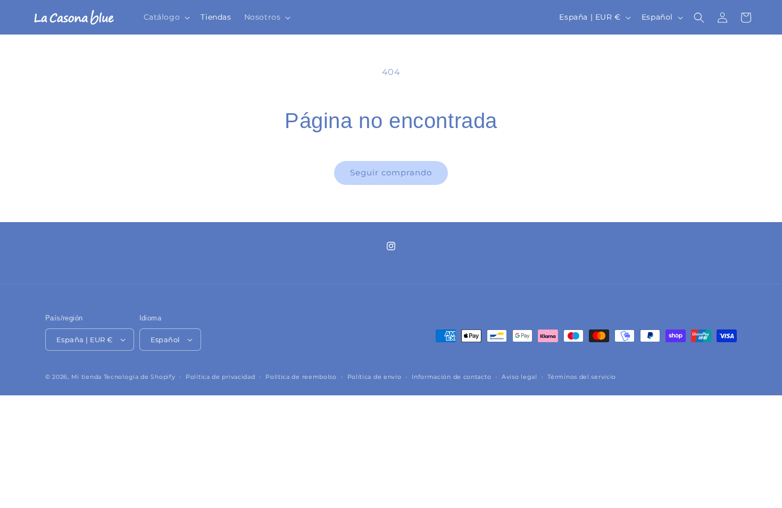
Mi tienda (86, 376)
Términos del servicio (581, 376)
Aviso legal (519, 376)
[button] (166, 17)
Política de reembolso (301, 376)
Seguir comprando (391, 172)
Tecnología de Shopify (140, 376)
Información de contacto (451, 376)
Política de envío (374, 376)
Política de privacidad (220, 376)
